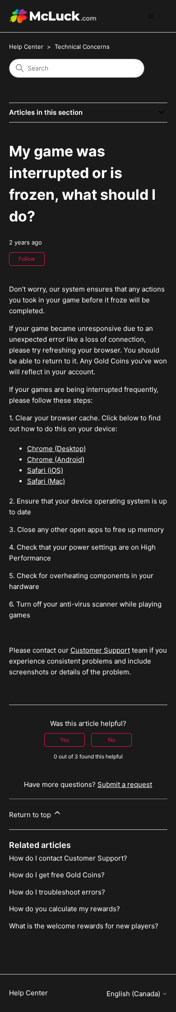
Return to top (31, 814)
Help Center (26, 46)
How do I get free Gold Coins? (57, 875)
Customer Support (100, 650)
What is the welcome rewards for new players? (83, 926)
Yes (64, 739)
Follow (27, 258)
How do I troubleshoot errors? (57, 892)
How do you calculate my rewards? (64, 908)
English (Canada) (134, 994)
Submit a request (124, 784)
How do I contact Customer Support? (68, 858)
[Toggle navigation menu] (151, 16)
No (111, 739)
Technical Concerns (82, 46)
